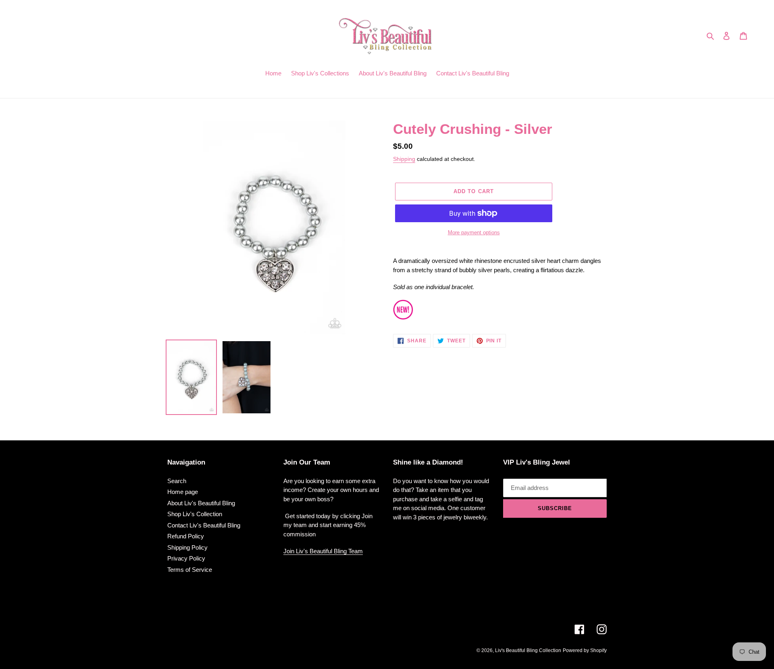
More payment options (474, 232)
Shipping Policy (187, 547)
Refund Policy (185, 536)
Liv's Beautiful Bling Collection (528, 650)
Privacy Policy (186, 558)
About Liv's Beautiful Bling (201, 503)
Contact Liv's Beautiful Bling (203, 525)
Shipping (404, 159)
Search (176, 480)
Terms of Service (189, 569)
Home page (182, 491)
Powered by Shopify (585, 650)
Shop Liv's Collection (194, 514)
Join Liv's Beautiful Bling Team (323, 551)
